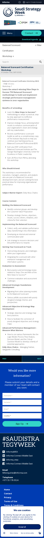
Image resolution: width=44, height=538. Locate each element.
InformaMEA (12, 451)
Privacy (7, 497)
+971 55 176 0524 (10, 480)
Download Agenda (30, 39)
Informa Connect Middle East (19, 455)
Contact (29, 33)
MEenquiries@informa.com (14, 472)
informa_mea (12, 459)
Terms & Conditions (13, 505)
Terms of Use (10, 501)
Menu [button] (9, 33)
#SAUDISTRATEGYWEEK (20, 442)
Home (7, 489)
